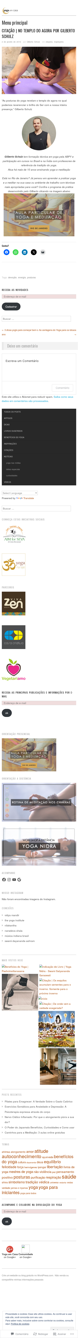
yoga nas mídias (13, 462)
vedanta (62, 1182)
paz (54, 1172)
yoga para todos (28, 1193)
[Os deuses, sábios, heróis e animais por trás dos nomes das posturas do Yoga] (56, 1029)
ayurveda (47, 1157)
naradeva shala (13, 930)
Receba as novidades (15, 290)
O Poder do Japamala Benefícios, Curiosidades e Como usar (39, 1127)
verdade (6, 1188)
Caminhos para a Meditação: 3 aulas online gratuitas (35, 1132)
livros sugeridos (13, 431)
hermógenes (30, 1167)
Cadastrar (11, 306)
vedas (70, 1182)
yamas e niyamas (19, 1187)
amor (30, 1151)
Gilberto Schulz (33, 41)
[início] (42, 998)
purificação (38, 1177)
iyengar (42, 1167)
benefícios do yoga (14, 437)
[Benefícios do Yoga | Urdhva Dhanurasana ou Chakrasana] (20, 992)
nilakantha (11, 925)
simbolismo (17, 1181)
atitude (41, 1151)
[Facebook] (4, 879)
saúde (69, 1176)
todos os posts (12, 412)
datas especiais (13, 469)
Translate (28, 498)
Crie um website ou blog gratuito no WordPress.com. (28, 1275)
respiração (53, 1177)
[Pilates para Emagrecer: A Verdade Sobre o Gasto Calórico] (58, 1066)
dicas (7, 424)
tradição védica (37, 1181)
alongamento (18, 1152)
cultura (22, 1162)
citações (49, 41)
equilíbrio (52, 1161)
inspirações (58, 41)
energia (22, 277)
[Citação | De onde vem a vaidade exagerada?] (57, 1006)
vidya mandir (12, 915)
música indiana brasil (17, 936)
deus (40, 1162)
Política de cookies (20, 1323)
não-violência (42, 1171)
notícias (8, 456)
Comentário (62, 387)
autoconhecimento (21, 1156)
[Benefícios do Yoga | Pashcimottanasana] (20, 969)
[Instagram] (9, 879)
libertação (55, 1166)
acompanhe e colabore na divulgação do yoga (32, 1205)
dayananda (31, 1162)
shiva (5, 1182)
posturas (31, 277)
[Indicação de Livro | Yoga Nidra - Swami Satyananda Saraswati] (57, 971)
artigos (8, 418)
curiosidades (11, 475)
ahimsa (6, 1152)
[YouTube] (14, 879)
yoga (33, 1187)
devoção (12, 277)
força (20, 1167)
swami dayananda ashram (20, 941)
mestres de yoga (21, 1171)
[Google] (19, 879)
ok (6, 713)
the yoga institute (14, 920)
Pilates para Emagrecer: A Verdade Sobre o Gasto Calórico (39, 1101)
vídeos (7, 482)
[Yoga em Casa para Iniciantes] (39, 13)
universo (54, 1182)
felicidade (9, 1166)
